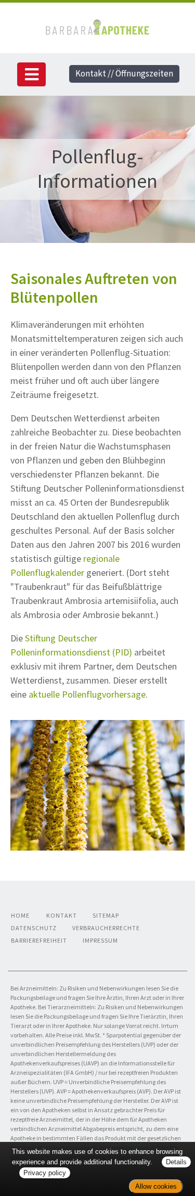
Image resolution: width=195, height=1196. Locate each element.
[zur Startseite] (97, 26)
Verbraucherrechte (106, 928)
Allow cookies (156, 1186)
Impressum (100, 940)
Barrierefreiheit (39, 940)
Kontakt (61, 915)
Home (20, 915)
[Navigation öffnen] (31, 74)
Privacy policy (44, 1173)
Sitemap (106, 915)
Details (176, 1162)
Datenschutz (34, 928)
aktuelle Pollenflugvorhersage (87, 694)
